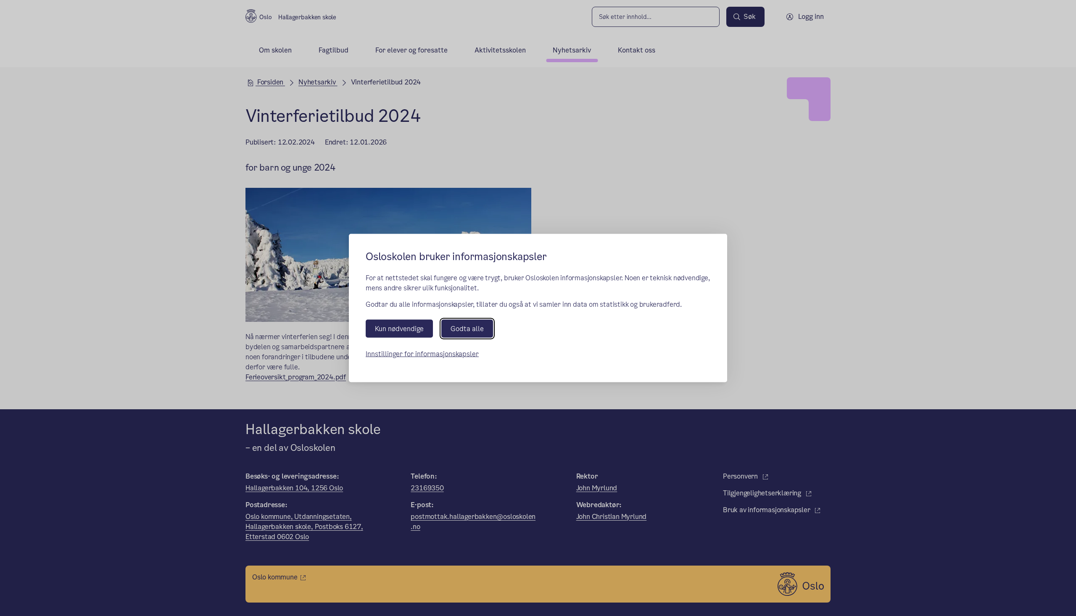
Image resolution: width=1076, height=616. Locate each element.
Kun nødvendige (399, 328)
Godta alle (467, 328)
